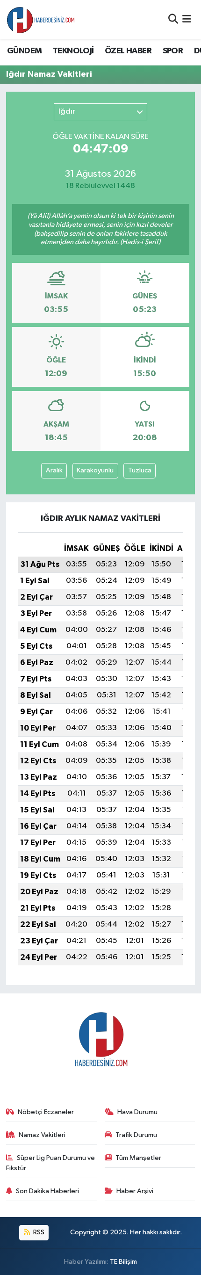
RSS (38, 1232)
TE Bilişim (123, 1261)
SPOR (173, 51)
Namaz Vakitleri (42, 1134)
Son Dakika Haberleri (47, 1191)
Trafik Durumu (136, 1134)
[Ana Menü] (186, 19)
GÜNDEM (24, 51)
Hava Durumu (137, 1112)
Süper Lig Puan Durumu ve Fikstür (50, 1163)
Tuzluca (139, 470)
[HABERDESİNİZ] (41, 19)
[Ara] (173, 19)
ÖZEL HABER (128, 51)
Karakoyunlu (95, 470)
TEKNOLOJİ (73, 51)
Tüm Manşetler (138, 1157)
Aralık (54, 470)
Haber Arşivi (134, 1191)
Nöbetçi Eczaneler (46, 1112)
